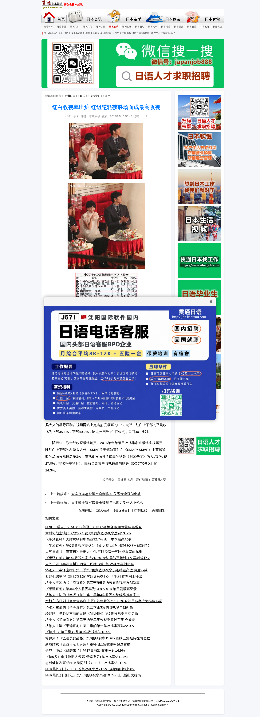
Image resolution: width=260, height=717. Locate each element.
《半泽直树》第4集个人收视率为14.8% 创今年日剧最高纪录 (91, 589)
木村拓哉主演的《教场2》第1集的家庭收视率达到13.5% (88, 533)
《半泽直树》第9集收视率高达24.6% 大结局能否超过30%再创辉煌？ (97, 546)
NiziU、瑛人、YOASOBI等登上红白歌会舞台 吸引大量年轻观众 (93, 527)
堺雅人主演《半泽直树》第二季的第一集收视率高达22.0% (89, 626)
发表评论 (85, 510)
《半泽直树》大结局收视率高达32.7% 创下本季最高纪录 (88, 539)
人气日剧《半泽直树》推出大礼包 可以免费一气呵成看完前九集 (93, 552)
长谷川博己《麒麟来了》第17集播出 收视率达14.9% (85, 650)
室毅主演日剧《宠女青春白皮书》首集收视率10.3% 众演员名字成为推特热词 (103, 601)
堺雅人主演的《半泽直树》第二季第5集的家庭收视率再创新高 (92, 583)
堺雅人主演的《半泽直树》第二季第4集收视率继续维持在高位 (92, 595)
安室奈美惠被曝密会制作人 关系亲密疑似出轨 (106, 494)
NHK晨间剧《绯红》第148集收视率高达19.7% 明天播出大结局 (93, 675)
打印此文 (140, 510)
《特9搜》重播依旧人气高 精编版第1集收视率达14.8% (86, 657)
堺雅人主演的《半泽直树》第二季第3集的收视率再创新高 (89, 607)
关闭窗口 (158, 510)
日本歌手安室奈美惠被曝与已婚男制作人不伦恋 (107, 502)
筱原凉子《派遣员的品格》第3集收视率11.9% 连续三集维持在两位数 (97, 638)
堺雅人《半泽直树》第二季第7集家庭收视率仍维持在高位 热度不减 (96, 570)
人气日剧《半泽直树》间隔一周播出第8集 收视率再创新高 (89, 564)
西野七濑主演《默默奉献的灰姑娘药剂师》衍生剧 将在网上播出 (93, 576)
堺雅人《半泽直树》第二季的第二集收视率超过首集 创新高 (90, 619)
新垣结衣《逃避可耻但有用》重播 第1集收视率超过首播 (87, 644)
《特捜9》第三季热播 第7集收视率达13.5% (78, 632)
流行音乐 (95, 95)
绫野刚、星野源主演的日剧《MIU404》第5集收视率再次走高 (91, 613)
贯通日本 (70, 95)
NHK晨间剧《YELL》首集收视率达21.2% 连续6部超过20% (90, 669)
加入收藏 (103, 510)
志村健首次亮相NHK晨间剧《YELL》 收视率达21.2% (86, 663)
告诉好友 (121, 510)
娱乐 (82, 95)
